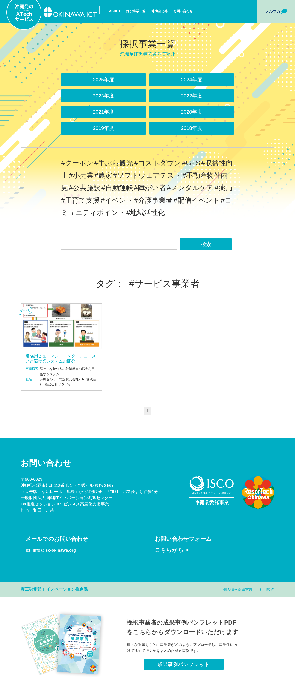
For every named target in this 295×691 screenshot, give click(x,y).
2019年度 (103, 128)
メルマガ (273, 11)
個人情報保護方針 (238, 589)
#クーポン (77, 163)
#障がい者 (150, 188)
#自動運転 (117, 188)
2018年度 (191, 128)
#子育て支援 (80, 200)
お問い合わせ (183, 11)
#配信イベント (197, 200)
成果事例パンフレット (184, 664)
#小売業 (81, 175)
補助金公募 (159, 11)
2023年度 (103, 96)
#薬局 (223, 188)
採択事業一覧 (136, 11)
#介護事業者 (153, 200)
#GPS (191, 163)
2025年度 (103, 80)
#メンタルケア (190, 188)
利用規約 (267, 589)
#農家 (103, 175)
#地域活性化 (145, 212)
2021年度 (103, 112)
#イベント (117, 200)
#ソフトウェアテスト (147, 175)
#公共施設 (84, 188)
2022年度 (191, 96)
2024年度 (191, 80)
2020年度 (191, 112)
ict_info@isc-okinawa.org (51, 550)
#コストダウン (157, 163)
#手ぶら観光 (113, 163)
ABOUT (115, 11)
